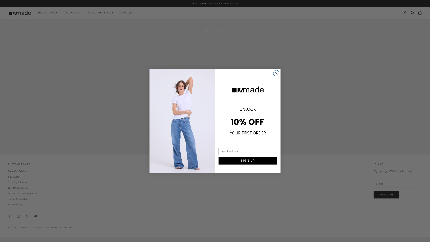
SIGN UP (248, 160)
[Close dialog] (276, 73)
